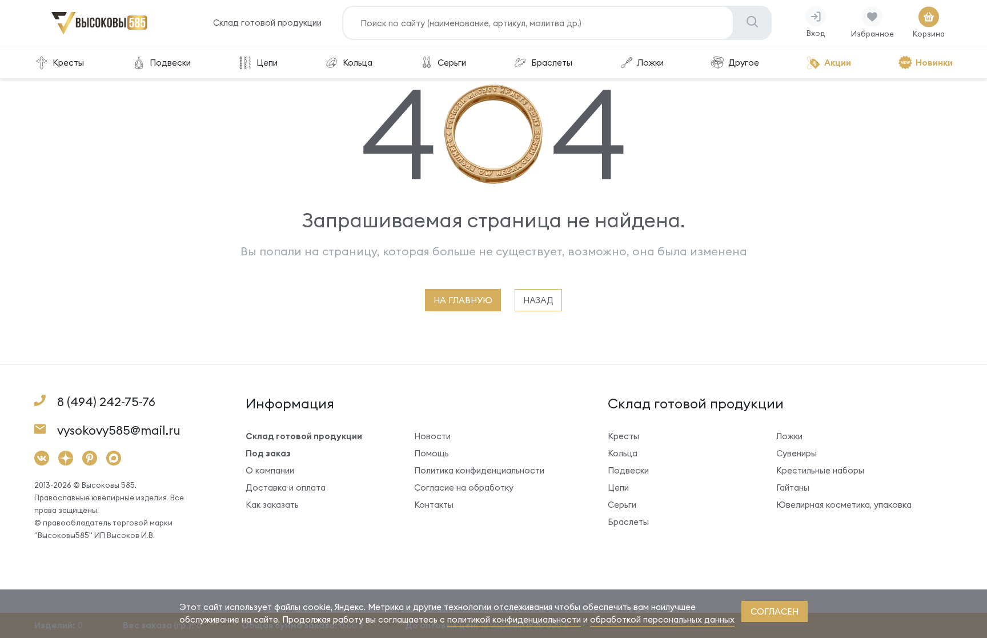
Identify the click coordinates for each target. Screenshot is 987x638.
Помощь (431, 453)
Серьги (452, 62)
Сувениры (796, 453)
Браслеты (551, 62)
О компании (270, 470)
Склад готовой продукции (267, 22)
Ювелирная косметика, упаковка (844, 504)
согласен (775, 611)
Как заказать (272, 504)
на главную (463, 300)
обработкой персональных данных (662, 619)
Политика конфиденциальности (479, 470)
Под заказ (268, 453)
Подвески (170, 62)
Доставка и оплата (286, 487)
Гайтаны (792, 487)
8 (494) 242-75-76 (106, 402)
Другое (743, 62)
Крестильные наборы (820, 470)
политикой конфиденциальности (514, 619)
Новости (432, 436)
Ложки (650, 62)
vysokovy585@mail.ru (118, 430)
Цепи (267, 62)
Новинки (934, 62)
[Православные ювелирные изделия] (99, 32)
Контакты (434, 504)
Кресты (68, 62)
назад (538, 300)
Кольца (357, 62)
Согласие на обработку (463, 487)
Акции (837, 62)
